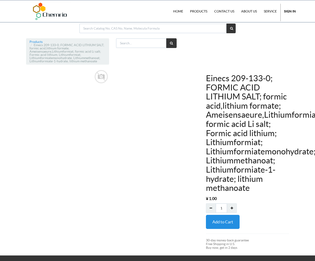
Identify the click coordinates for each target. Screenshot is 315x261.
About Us (249, 11)
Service (270, 11)
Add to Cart (222, 221)
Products (36, 42)
